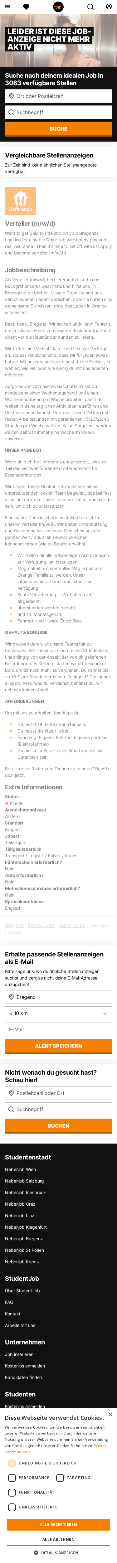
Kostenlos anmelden (25, 1365)
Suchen (58, 1126)
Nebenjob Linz (19, 1215)
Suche (58, 129)
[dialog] (58, 1485)
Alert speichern (58, 1046)
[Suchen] (93, 6)
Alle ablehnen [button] (58, 1539)
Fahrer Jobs (41, 925)
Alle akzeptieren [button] (58, 1524)
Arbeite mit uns (20, 1325)
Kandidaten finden (23, 1377)
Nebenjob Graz (20, 1204)
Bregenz (14, 925)
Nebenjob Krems (22, 1261)
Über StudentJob (22, 1290)
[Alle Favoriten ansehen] (26, 6)
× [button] (110, 1414)
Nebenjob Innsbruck (25, 1192)
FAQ (9, 1302)
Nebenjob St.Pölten (24, 1250)
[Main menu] (7, 7)
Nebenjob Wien (20, 1169)
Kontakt (12, 1313)
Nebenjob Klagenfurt (26, 1227)
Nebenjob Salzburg (24, 1180)
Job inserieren (19, 1354)
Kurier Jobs (72, 925)
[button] (58, 1553)
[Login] (109, 7)
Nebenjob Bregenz (24, 1238)
